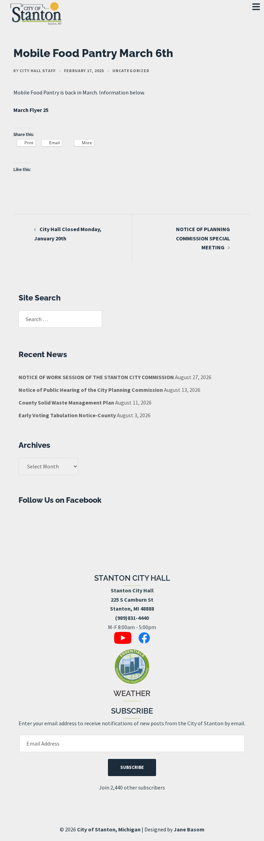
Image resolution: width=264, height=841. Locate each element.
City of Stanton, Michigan (109, 829)
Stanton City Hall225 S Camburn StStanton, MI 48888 (132, 599)
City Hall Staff (38, 70)
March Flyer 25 (30, 109)
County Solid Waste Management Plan (66, 402)
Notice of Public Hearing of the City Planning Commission (91, 389)
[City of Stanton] (35, 12)
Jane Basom (189, 829)
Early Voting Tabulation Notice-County (67, 415)
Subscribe (132, 767)
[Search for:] (60, 319)
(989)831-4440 (132, 617)
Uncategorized (131, 70)
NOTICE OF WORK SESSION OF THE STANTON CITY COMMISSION (96, 377)
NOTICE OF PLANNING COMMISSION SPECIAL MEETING (203, 238)
